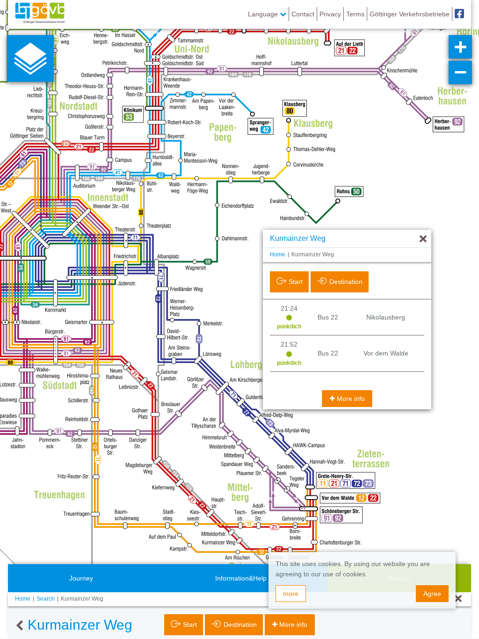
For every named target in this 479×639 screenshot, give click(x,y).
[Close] (458, 599)
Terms (355, 14)
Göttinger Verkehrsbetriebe (410, 14)
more (290, 593)
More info (351, 398)
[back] (19, 626)
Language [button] (264, 14)
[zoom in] (460, 46)
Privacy (330, 14)
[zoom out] (460, 72)
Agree (432, 593)
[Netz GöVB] (40, 14)
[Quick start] (30, 58)
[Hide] (423, 239)
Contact (302, 14)
